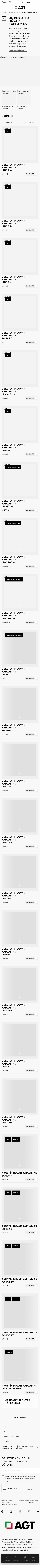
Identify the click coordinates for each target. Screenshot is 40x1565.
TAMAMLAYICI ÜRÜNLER (10, 1437)
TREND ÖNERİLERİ (6, 1501)
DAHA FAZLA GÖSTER (16, 50)
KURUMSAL (5, 1442)
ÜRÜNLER (15, 1560)
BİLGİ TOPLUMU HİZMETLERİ (9, 1504)
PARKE (3, 1427)
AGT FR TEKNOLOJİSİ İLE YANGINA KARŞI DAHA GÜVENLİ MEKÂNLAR (17, 1447)
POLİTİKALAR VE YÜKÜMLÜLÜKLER (28, 1501)
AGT (5, 12)
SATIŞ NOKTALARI (25, 1560)
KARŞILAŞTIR (30, 174)
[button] (19, 157)
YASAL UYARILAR (6, 1502)
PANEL (4, 1432)
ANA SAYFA (7, 1560)
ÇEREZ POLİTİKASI (33, 1502)
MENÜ (33, 1560)
